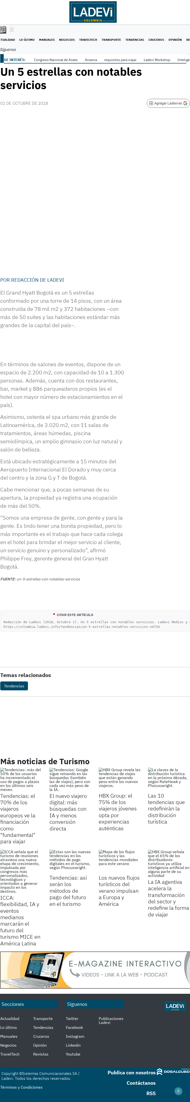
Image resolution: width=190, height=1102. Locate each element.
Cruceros (156, 40)
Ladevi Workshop (157, 60)
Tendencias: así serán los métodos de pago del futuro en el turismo (68, 890)
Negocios (67, 40)
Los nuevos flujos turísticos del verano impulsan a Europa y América (119, 890)
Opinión (175, 40)
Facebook (74, 1027)
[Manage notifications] (178, 1091)
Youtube (73, 1054)
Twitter (72, 1018)
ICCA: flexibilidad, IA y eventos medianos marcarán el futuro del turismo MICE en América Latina (20, 920)
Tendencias (134, 40)
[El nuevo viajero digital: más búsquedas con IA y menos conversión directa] (70, 779)
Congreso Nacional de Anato (56, 60)
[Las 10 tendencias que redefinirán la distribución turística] (169, 779)
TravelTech (88, 40)
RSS (151, 1093)
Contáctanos (141, 1083)
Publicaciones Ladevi (111, 1020)
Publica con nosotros (132, 1072)
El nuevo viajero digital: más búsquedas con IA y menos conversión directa (68, 812)
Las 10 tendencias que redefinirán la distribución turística (166, 808)
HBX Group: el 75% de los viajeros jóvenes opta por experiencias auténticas (118, 812)
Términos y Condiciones (21, 1087)
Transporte (111, 40)
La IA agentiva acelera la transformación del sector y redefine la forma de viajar (168, 898)
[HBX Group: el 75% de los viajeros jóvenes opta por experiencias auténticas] (120, 779)
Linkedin (73, 1045)
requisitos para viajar (120, 60)
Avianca (91, 60)
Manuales (47, 40)
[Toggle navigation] (10, 29)
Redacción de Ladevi (37, 279)
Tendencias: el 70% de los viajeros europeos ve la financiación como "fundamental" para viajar (17, 818)
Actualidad (9, 1018)
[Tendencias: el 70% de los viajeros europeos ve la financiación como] (21, 779)
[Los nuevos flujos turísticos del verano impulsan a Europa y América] (120, 861)
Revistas (40, 1054)
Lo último (27, 40)
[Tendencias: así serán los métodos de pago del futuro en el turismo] (70, 861)
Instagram (75, 1036)
